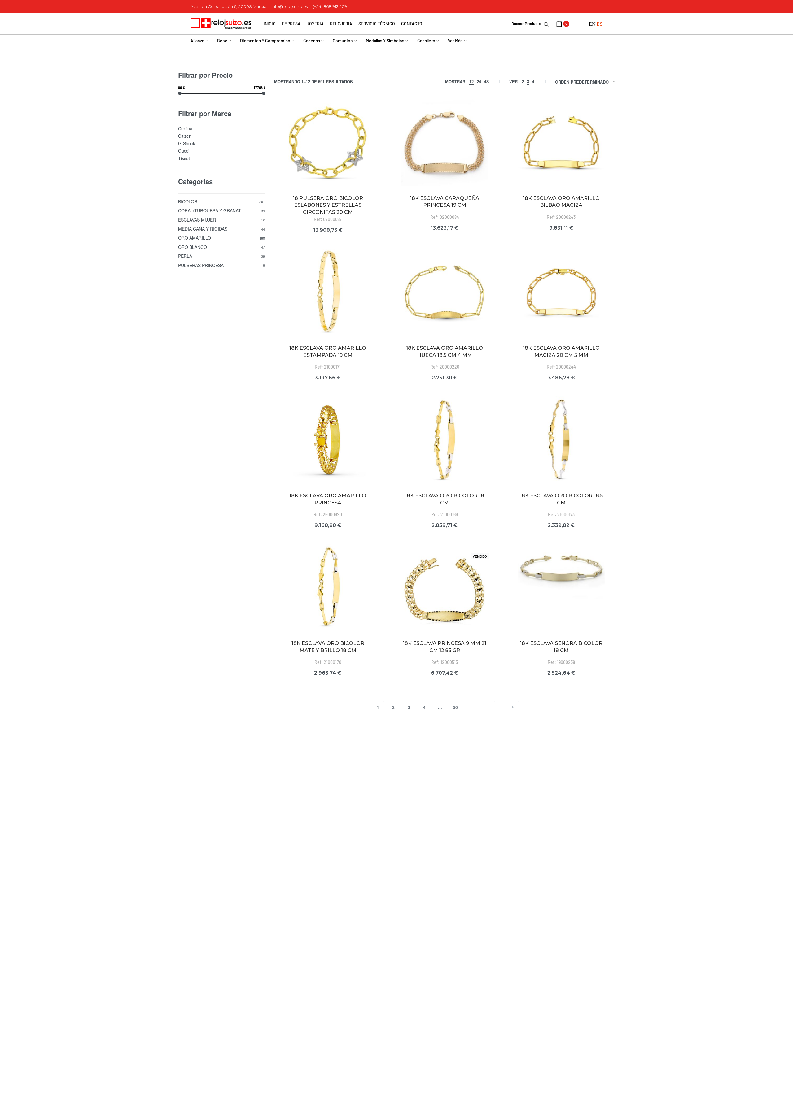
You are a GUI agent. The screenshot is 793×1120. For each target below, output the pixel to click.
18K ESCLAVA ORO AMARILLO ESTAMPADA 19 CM (327, 351)
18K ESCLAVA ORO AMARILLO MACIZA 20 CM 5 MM (561, 351)
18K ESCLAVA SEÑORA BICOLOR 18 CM (561, 646)
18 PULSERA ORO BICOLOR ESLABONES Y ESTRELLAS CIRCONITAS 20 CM (328, 205)
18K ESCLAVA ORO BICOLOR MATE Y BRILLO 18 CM (327, 646)
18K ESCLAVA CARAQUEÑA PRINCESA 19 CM (444, 201)
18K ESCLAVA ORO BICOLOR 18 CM (444, 499)
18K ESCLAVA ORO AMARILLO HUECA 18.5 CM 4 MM (444, 351)
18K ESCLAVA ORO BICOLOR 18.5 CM (561, 499)
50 (455, 707)
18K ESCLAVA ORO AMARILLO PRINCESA (327, 499)
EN (592, 24)
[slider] (180, 93)
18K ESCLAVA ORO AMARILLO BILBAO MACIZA (561, 201)
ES (599, 24)
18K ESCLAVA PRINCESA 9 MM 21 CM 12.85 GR (444, 646)
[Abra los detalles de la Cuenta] (579, 23)
